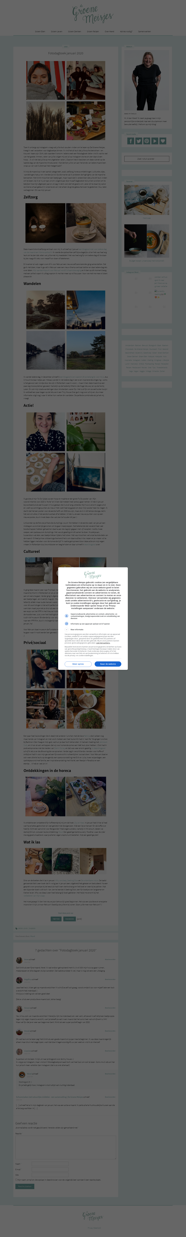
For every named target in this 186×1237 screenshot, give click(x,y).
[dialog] (93, 618)
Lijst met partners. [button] (103, 643)
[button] (93, 630)
